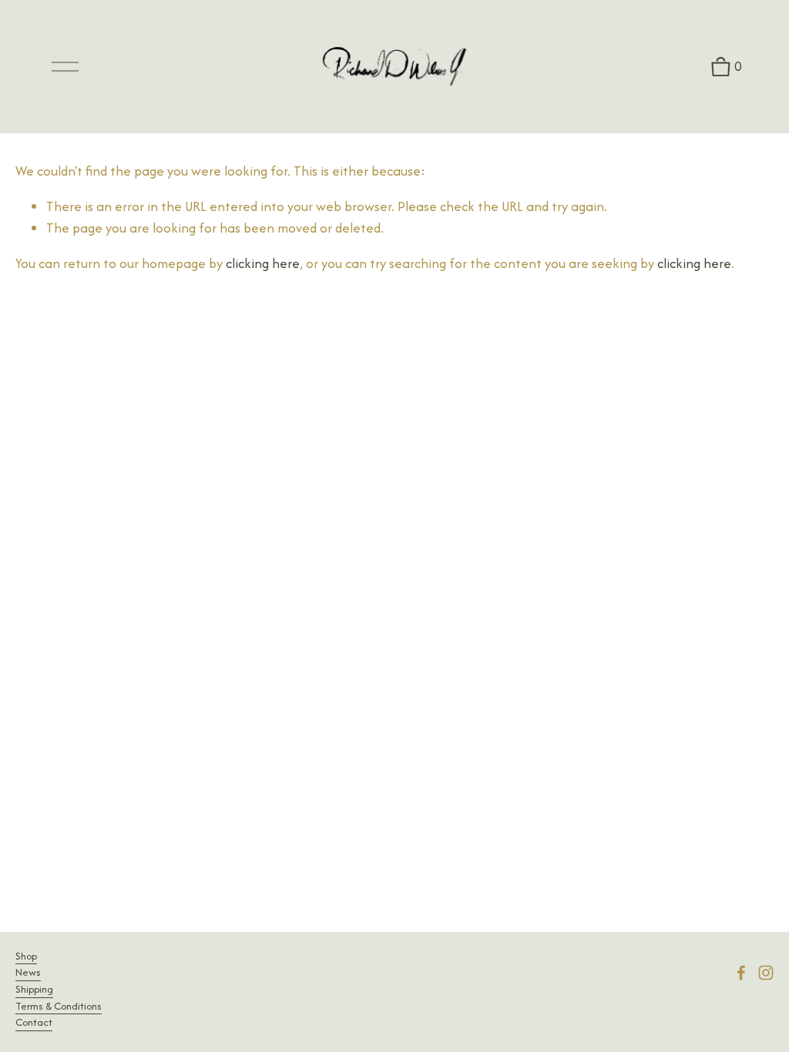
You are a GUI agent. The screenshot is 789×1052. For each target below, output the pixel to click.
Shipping (34, 989)
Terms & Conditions (58, 1006)
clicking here (263, 263)
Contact (33, 1022)
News (28, 972)
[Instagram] (766, 972)
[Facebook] (741, 972)
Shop (26, 956)
